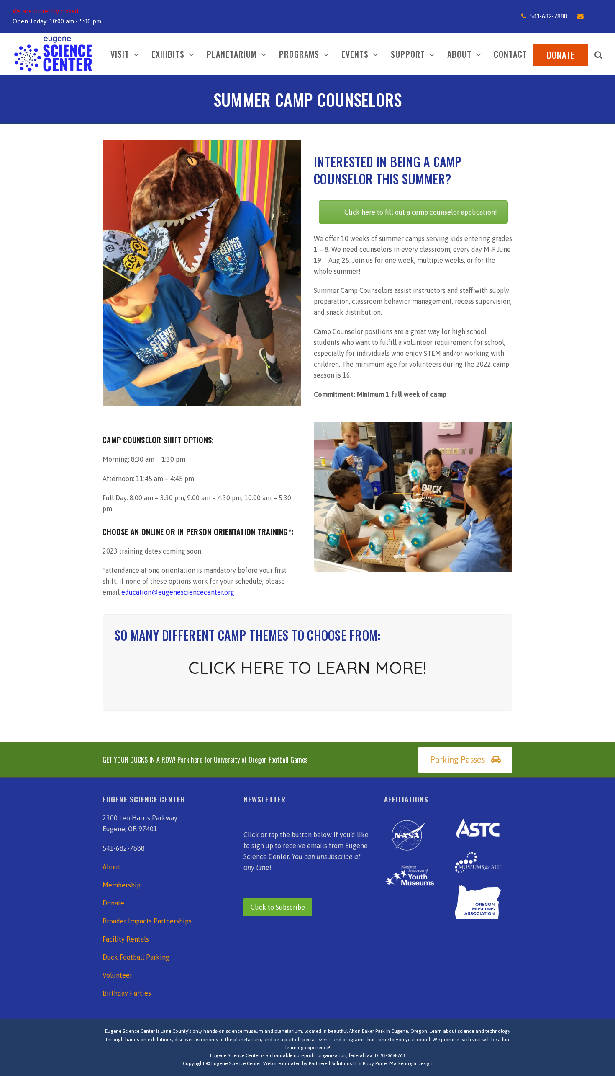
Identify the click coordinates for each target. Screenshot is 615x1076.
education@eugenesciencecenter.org (177, 592)
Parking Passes (457, 759)
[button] (598, 54)
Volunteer (117, 975)
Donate (113, 903)
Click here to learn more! (307, 667)
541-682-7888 (548, 16)
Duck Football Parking (135, 957)
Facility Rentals (125, 939)
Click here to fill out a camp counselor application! (420, 212)
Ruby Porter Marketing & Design (398, 1063)
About (111, 867)
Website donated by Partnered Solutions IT (310, 1063)
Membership (121, 885)
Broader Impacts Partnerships (147, 921)
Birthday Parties (126, 993)
